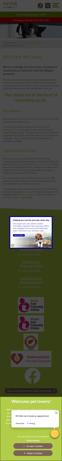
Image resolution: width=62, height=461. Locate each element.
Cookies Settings (33, 440)
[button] (54, 433)
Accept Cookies (35, 446)
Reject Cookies (34, 453)
